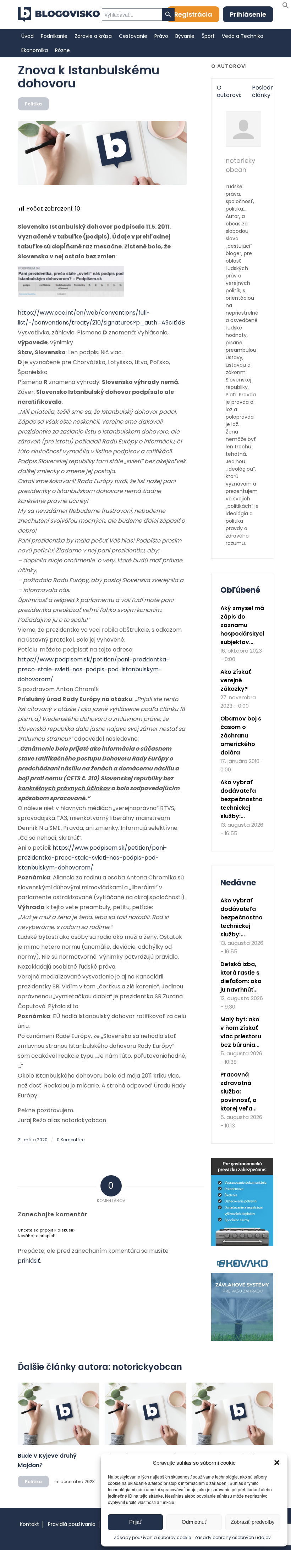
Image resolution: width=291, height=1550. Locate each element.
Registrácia (193, 14)
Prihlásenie (248, 14)
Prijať (135, 1522)
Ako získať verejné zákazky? (235, 680)
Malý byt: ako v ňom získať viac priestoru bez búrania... (240, 1032)
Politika (33, 104)
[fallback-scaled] (102, 153)
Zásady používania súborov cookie (152, 1537)
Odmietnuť (194, 1522)
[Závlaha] (242, 1339)
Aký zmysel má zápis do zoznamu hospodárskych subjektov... (243, 625)
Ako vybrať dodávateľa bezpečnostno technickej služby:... (241, 799)
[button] (276, 1462)
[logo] (59, 14)
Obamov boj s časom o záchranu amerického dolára (240, 735)
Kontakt (29, 1524)
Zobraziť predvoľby (253, 1522)
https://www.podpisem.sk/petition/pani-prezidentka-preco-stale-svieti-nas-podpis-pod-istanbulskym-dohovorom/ (93, 669)
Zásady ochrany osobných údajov (232, 1537)
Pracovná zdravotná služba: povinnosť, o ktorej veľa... (238, 1091)
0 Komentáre (70, 1140)
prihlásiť (29, 1261)
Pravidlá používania (71, 1524)
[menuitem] (27, 36)
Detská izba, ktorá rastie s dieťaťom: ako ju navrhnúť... (241, 977)
